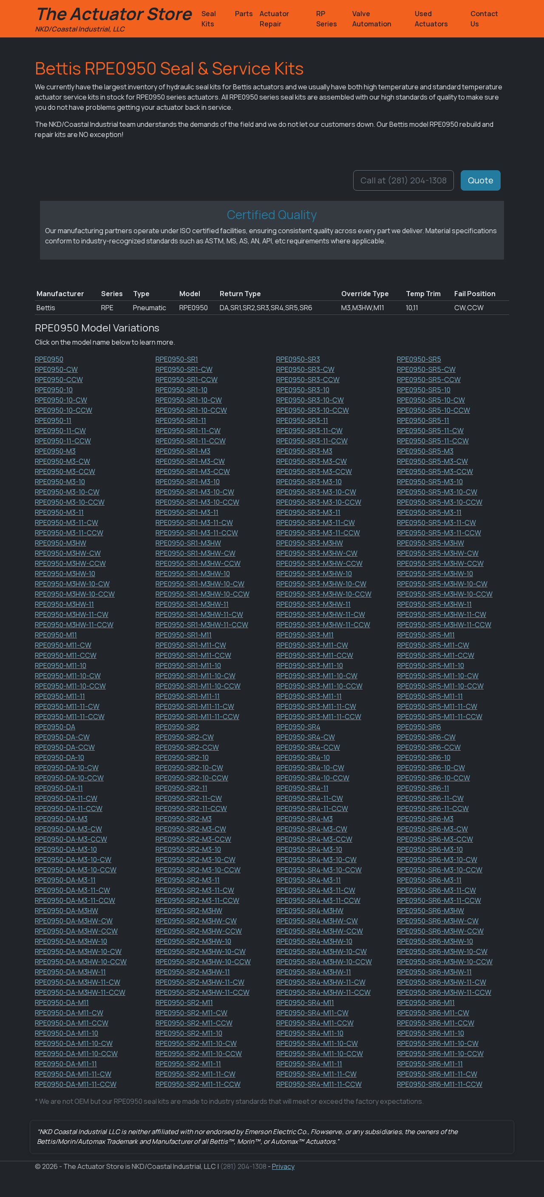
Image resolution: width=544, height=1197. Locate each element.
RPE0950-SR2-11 (181, 788)
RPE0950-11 (53, 420)
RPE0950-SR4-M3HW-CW (317, 921)
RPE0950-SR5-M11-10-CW (438, 675)
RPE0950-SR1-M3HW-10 (193, 573)
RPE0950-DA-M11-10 (66, 1033)
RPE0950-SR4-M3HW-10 (314, 941)
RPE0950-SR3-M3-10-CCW (318, 502)
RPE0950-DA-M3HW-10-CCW (81, 961)
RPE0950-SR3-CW (305, 369)
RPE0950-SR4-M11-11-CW (316, 1074)
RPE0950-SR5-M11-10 (430, 665)
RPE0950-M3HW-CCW (70, 563)
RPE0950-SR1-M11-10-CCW (198, 686)
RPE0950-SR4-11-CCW (312, 808)
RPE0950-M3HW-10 (65, 573)
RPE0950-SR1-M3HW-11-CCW (202, 624)
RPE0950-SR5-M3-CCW (435, 471)
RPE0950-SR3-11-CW (309, 430)
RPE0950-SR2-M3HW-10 (193, 941)
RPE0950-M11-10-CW (68, 675)
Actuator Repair (274, 19)
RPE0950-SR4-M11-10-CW (317, 1043)
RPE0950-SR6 (419, 726)
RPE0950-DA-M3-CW (68, 829)
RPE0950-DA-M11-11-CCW (75, 1084)
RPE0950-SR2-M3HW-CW (196, 921)
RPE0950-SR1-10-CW (189, 400)
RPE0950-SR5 (419, 359)
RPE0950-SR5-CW (426, 369)
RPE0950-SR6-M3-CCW (435, 839)
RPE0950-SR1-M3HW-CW (195, 553)
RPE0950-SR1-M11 (184, 635)
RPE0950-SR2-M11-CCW (194, 1023)
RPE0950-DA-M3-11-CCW (75, 900)
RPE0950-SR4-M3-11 (308, 880)
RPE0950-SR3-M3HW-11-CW (320, 614)
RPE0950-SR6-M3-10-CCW (439, 869)
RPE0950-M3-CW (62, 461)
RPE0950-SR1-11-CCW (191, 441)
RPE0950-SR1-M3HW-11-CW (199, 614)
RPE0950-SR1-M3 (183, 451)
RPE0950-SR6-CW (426, 737)
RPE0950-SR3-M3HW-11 (313, 604)
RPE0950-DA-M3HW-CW (74, 921)
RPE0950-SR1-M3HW (188, 543)
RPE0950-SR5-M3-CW (432, 461)
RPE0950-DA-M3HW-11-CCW (80, 992)
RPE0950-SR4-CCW (308, 747)
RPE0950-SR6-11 (423, 788)
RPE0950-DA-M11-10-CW (74, 1043)
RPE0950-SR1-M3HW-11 (192, 604)
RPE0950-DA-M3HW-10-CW (78, 951)
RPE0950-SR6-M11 (426, 1002)
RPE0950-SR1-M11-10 (188, 665)
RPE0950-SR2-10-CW (189, 767)
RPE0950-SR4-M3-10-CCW (319, 869)
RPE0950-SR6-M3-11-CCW (439, 900)
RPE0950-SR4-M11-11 (309, 1063)
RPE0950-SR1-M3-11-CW (194, 522)
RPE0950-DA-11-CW (66, 798)
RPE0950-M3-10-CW (67, 492)
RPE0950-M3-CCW (65, 471)
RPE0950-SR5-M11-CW (433, 645)
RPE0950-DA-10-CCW (69, 778)
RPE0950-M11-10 (60, 665)
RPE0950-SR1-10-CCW (191, 410)
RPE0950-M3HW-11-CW (71, 614)
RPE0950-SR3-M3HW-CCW (319, 563)
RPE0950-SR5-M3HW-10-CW (442, 584)
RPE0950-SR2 (177, 726)
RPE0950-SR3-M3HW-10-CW (321, 584)
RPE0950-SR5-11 (423, 420)
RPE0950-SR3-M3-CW (311, 461)
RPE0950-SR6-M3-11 (429, 880)
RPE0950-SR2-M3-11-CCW (197, 900)
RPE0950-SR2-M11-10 (189, 1033)
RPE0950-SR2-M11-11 (188, 1063)
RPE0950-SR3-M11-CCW (314, 655)
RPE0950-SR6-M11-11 (430, 1063)
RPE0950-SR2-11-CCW (191, 808)
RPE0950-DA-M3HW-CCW (76, 931)
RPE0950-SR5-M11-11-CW (437, 706)
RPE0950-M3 (55, 451)
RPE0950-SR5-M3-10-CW (437, 492)
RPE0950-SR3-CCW (308, 379)
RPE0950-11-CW (60, 430)
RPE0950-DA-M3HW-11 (70, 972)
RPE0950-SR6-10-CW (431, 767)
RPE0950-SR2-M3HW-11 (193, 972)
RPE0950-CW (56, 369)
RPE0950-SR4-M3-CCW (314, 839)
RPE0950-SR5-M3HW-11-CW (441, 614)
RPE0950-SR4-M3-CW (311, 829)
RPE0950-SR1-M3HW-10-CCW (202, 594)
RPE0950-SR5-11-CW (430, 430)
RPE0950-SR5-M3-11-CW (436, 522)
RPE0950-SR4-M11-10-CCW (319, 1053)
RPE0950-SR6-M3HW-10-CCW (445, 961)
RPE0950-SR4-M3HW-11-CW (321, 982)
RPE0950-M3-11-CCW (69, 532)
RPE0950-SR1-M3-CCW (193, 471)
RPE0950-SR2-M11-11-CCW (198, 1084)
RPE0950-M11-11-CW (67, 706)
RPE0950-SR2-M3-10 (188, 849)
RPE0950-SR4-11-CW (309, 798)
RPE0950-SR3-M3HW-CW (316, 553)
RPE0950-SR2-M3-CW (191, 829)
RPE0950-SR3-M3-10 (309, 481)
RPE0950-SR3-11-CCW (312, 441)
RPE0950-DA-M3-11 (65, 880)
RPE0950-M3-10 (60, 481)
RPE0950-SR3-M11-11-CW (316, 706)
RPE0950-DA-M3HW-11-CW (77, 982)
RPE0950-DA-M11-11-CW (73, 1074)
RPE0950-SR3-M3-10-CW (316, 492)
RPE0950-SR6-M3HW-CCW (440, 931)
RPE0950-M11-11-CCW (70, 716)
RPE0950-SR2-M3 (184, 818)
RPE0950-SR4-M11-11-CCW (319, 1084)
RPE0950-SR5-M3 (425, 451)
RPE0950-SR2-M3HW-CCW (199, 931)
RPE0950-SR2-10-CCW (192, 778)
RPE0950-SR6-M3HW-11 (434, 972)
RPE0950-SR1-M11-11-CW (195, 706)
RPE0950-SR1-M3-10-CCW (197, 502)
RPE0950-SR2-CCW (187, 747)
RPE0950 (49, 359)
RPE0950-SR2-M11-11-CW (195, 1074)
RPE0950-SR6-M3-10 (430, 849)
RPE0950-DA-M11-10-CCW (76, 1053)
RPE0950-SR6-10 (423, 757)
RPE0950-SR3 (298, 359)
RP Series (326, 19)
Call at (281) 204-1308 (403, 180)
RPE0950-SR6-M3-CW (432, 829)
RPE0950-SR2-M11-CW (191, 1012)
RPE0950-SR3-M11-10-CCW (319, 686)
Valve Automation (371, 19)
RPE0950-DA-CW (62, 737)
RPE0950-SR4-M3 (304, 818)
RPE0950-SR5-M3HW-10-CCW (445, 594)
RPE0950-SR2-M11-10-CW (196, 1043)
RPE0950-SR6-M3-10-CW (437, 859)
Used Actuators (431, 19)
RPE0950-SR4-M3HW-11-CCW (323, 992)
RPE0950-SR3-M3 (304, 451)
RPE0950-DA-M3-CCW (71, 839)
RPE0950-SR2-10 (182, 757)
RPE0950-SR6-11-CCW (433, 808)
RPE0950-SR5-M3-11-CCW (439, 532)
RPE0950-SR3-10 (302, 389)
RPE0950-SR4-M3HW (309, 910)
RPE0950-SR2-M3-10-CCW (198, 869)
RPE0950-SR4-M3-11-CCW (318, 900)
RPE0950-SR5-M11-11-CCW (439, 716)
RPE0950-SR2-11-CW (189, 798)
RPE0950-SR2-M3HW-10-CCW (203, 961)
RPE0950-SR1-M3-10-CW (195, 492)
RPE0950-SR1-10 (181, 389)
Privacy (283, 1166)
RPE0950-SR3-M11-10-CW (316, 675)
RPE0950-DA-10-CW (67, 767)
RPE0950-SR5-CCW (429, 379)
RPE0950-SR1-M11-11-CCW (197, 716)
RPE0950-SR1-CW (184, 369)
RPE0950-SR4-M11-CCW (315, 1023)
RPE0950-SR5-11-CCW (433, 441)
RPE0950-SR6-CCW (429, 747)
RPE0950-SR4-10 (303, 757)
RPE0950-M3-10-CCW (70, 502)
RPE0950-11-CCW (63, 441)
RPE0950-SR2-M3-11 (188, 880)
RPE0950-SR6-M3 (425, 818)
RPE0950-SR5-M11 (426, 635)
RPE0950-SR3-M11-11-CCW (318, 716)
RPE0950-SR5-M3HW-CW (438, 553)
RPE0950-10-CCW (63, 410)
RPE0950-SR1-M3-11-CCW (197, 532)
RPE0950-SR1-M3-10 (188, 481)
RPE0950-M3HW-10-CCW (75, 594)
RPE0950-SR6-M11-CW (433, 1012)
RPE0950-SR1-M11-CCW (193, 655)
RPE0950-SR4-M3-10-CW (316, 859)
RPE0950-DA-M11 (62, 1002)
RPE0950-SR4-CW (305, 737)
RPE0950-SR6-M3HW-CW (438, 921)
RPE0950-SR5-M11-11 (430, 696)
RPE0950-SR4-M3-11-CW (315, 890)
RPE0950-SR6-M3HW (430, 910)
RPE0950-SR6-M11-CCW (435, 1023)
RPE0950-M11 (56, 635)
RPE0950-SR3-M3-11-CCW (318, 532)
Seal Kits (208, 19)
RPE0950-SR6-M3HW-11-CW (441, 982)
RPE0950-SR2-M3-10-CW (195, 859)
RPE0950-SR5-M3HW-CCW (440, 563)
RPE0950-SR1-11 (181, 420)
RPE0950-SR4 (298, 726)
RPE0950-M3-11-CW (66, 522)
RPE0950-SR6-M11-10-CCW (440, 1053)
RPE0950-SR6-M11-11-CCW (439, 1084)
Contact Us (484, 19)
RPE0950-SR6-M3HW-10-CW (442, 951)
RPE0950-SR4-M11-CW (312, 1012)
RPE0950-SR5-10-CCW (433, 410)
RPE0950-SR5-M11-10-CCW (440, 686)
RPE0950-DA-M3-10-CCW (75, 869)
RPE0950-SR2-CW (185, 737)
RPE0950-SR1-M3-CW (190, 461)
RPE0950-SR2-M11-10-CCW (199, 1053)
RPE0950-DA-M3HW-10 (71, 941)
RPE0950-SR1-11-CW (188, 430)
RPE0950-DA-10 (59, 757)
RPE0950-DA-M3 (61, 818)
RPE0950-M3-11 (59, 512)
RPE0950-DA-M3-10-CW (73, 859)
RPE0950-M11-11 (60, 696)
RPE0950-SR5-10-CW (431, 400)
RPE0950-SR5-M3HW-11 (434, 604)
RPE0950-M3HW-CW (68, 553)
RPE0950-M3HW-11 (64, 604)
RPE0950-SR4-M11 (305, 1002)
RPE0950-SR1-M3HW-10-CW (200, 584)
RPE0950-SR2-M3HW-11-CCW (202, 992)
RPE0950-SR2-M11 (184, 1002)
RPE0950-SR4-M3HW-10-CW (321, 951)
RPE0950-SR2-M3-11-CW (195, 890)
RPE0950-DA (55, 726)
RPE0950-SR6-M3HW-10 (435, 941)
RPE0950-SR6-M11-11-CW (437, 1074)
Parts (244, 13)
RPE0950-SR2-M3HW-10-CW (201, 951)
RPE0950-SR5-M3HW (430, 543)
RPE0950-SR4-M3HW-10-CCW (324, 961)
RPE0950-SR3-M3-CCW (314, 471)
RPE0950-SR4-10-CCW (312, 778)
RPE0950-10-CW (61, 400)
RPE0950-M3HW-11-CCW (74, 624)
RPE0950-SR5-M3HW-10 (435, 573)
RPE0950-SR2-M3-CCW (193, 839)
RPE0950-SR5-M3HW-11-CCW (444, 624)
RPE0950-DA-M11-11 (66, 1063)
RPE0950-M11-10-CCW (70, 686)
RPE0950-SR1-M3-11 (187, 512)
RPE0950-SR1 (177, 359)
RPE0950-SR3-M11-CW (312, 645)
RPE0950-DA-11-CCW (68, 808)
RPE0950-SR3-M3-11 (308, 512)
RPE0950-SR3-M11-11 (309, 696)
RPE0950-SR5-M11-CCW (435, 655)
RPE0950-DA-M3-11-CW (72, 890)
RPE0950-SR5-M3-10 (430, 481)
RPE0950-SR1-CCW (187, 379)
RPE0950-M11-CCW (65, 655)
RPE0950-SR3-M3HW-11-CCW (323, 624)
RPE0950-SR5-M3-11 (429, 512)
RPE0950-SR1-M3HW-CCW (198, 563)
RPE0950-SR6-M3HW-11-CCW (444, 992)
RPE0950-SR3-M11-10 (309, 665)
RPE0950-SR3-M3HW (309, 543)
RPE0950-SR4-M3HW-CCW (319, 931)
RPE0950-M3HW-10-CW (72, 584)
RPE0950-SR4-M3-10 (309, 849)
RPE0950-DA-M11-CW (69, 1012)
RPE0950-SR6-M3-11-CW (436, 890)
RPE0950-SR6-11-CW (430, 798)
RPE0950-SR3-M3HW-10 (314, 573)
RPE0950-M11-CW (63, 645)
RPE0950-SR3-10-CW (310, 400)
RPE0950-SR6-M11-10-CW (438, 1043)
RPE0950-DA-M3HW (66, 910)
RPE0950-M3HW (60, 543)
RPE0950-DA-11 (59, 788)
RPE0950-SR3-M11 (305, 635)
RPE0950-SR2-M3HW (189, 910)
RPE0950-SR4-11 (302, 788)
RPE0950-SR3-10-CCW (312, 410)
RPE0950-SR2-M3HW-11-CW (200, 982)
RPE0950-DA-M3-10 (66, 849)
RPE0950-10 (54, 389)
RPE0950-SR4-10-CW (310, 767)
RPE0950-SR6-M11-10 (430, 1033)
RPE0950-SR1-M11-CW (191, 645)
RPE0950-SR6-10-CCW (433, 778)
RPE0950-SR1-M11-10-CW (195, 675)
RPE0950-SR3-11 (302, 420)
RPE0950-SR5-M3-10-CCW (439, 502)
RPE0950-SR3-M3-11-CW (315, 522)
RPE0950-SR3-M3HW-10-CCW (323, 594)
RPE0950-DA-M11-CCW (71, 1023)
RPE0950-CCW (59, 379)
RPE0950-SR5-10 (423, 389)
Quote (480, 180)
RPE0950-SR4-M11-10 (309, 1033)
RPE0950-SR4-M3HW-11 (313, 972)
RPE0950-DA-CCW (65, 747)
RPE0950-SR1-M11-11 (188, 696)
